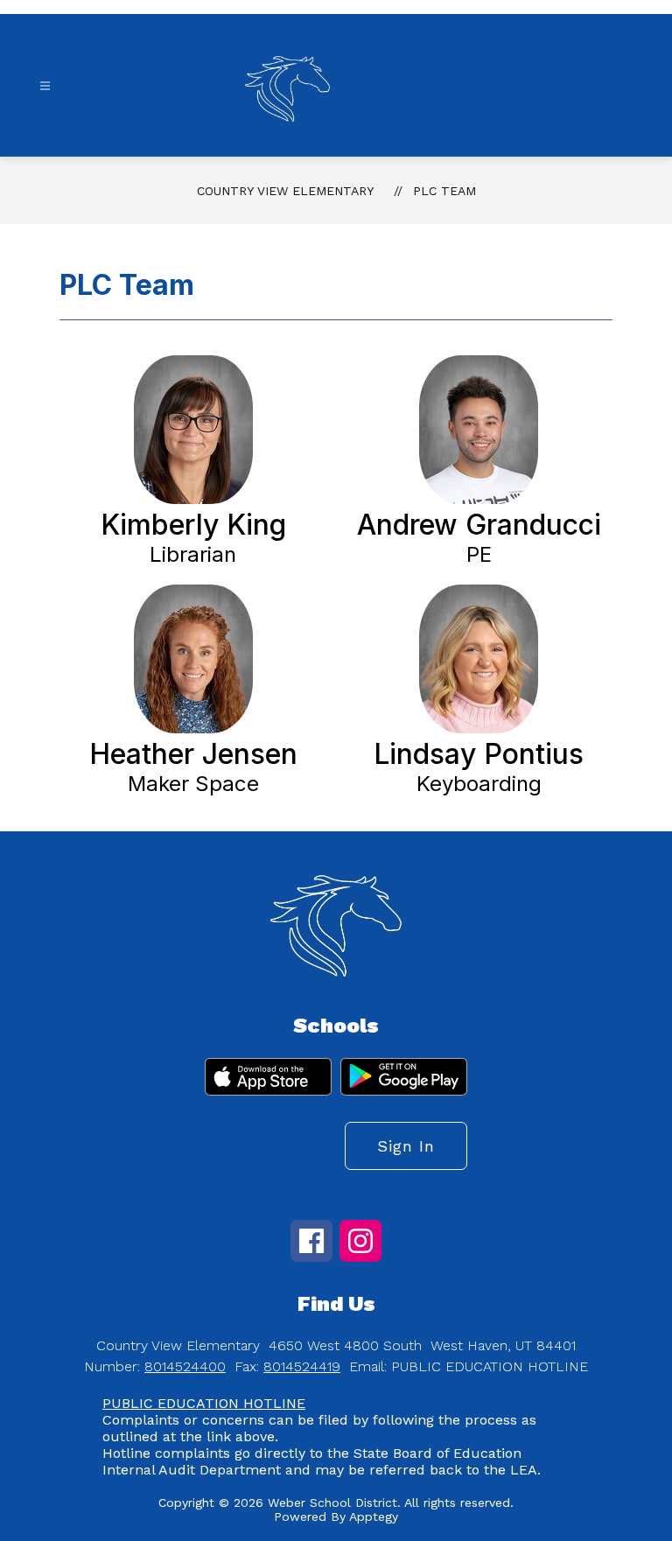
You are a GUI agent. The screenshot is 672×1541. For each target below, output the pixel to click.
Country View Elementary (285, 191)
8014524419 (301, 1366)
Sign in (406, 1146)
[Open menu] (45, 86)
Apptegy (373, 1516)
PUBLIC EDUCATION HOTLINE (203, 1403)
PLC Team (444, 191)
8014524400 (185, 1366)
